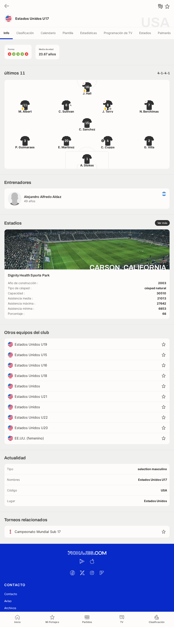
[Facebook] (72, 573)
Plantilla (68, 33)
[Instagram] (92, 573)
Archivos (10, 608)
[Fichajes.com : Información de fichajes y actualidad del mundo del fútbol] (87, 553)
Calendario (48, 33)
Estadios (145, 33)
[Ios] (92, 561)
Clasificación (25, 33)
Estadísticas (88, 33)
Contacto (10, 594)
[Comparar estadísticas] (160, 6)
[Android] (82, 561)
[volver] (6, 6)
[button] (163, 344)
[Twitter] (82, 573)
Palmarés (164, 33)
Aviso (7, 601)
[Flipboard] (101, 573)
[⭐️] (167, 6)
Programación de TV (118, 33)
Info (6, 33)
